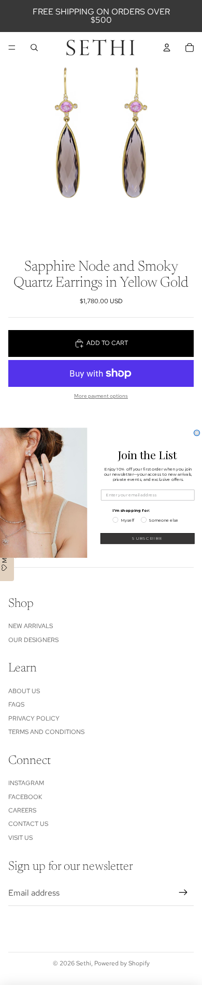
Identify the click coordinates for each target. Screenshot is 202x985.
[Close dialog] (196, 432)
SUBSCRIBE (147, 538)
